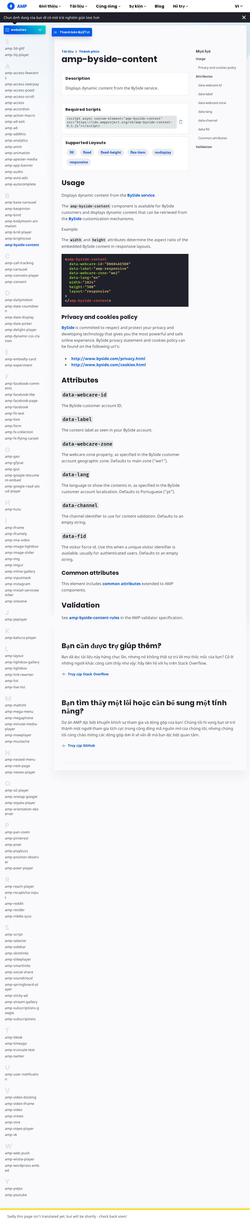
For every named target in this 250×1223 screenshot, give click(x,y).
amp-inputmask (18, 577)
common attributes (122, 583)
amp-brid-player (18, 232)
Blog (159, 6)
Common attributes (212, 138)
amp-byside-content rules (94, 617)
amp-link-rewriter (19, 674)
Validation (204, 147)
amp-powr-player (19, 868)
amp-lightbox (16, 668)
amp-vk (11, 1134)
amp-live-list (15, 687)
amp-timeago (16, 1043)
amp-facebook (16, 407)
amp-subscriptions (20, 1019)
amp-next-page (17, 765)
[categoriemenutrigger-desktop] (72, 32)
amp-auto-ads (16, 177)
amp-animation (17, 152)
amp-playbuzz (16, 851)
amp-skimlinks (17, 953)
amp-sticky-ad (16, 995)
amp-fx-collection (19, 432)
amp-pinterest (16, 838)
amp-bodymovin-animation (21, 223)
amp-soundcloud (19, 978)
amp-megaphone (19, 717)
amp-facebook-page (21, 400)
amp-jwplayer (16, 619)
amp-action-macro (20, 115)
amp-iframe (14, 527)
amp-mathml (15, 705)
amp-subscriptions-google (22, 1010)
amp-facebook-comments (22, 386)
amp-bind (13, 215)
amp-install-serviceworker (22, 592)
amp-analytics (16, 140)
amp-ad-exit (15, 121)
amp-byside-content (22, 244)
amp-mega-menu (19, 711)
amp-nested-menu (20, 759)
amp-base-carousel (20, 202)
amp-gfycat (14, 462)
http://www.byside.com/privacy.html (108, 358)
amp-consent (15, 281)
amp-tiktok (13, 1037)
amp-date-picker (18, 323)
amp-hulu (13, 509)
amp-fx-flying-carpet (22, 438)
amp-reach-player (19, 886)
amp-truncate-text (20, 1049)
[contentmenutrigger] (218, 52)
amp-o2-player (17, 790)
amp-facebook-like (20, 394)
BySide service (141, 195)
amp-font (12, 419)
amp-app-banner (19, 165)
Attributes (204, 76)
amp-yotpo (13, 1188)
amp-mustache (17, 741)
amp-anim (13, 146)
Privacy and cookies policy (217, 68)
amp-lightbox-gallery (22, 662)
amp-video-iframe (19, 1103)
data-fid (203, 129)
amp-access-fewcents (21, 75)
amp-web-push (17, 1153)
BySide (75, 218)
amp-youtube (16, 1194)
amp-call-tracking (19, 262)
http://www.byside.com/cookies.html (108, 364)
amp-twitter (14, 1056)
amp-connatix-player (22, 275)
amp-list (11, 680)
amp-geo (12, 456)
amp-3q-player (17, 54)
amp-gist (12, 469)
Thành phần (89, 51)
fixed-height (111, 152)
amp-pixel (13, 844)
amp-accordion (17, 109)
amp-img (12, 558)
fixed (87, 152)
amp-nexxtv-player (20, 772)
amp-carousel (16, 269)
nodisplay (163, 152)
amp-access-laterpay (22, 84)
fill (72, 152)
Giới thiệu (48, 6)
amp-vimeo (14, 1116)
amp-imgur (14, 565)
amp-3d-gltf (14, 48)
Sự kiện (136, 6)
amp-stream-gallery (21, 1001)
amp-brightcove (18, 238)
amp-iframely (16, 533)
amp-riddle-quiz (18, 916)
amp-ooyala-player (20, 802)
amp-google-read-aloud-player (22, 488)
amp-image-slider (19, 552)
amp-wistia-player (19, 1159)
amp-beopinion (17, 208)
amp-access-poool (19, 90)
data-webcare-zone (212, 103)
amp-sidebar (15, 946)
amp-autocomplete (20, 184)
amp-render (15, 909)
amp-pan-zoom (17, 832)
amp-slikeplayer (18, 959)
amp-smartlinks (18, 965)
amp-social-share (19, 972)
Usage (201, 59)
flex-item (138, 152)
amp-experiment (18, 365)
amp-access (14, 102)
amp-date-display (19, 317)
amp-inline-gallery (20, 571)
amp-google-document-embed (22, 477)
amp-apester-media (21, 159)
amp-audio (14, 171)
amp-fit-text (14, 413)
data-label (205, 94)
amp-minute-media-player (21, 726)
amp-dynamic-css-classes (22, 338)
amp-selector (15, 940)
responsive (79, 162)
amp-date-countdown (21, 308)
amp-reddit (14, 903)
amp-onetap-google (21, 796)
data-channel (207, 120)
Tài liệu (77, 6)
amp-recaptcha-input (22, 895)
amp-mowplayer (18, 735)
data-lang (205, 112)
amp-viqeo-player (19, 1128)
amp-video (13, 1109)
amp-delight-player (21, 329)
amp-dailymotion (19, 299)
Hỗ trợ (179, 6)
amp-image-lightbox (21, 546)
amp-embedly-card (20, 359)
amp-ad (11, 127)
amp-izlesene (16, 601)
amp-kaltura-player (20, 637)
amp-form (13, 425)
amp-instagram (17, 583)
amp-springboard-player (21, 987)
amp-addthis (15, 134)
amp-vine (12, 1122)
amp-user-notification (21, 1076)
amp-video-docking (20, 1097)
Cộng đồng (106, 6)
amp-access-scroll (19, 96)
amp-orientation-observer (22, 811)
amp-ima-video (17, 540)
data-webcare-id (210, 85)
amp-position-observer (22, 859)
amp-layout (14, 655)
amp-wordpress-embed (22, 1168)
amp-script (14, 934)
